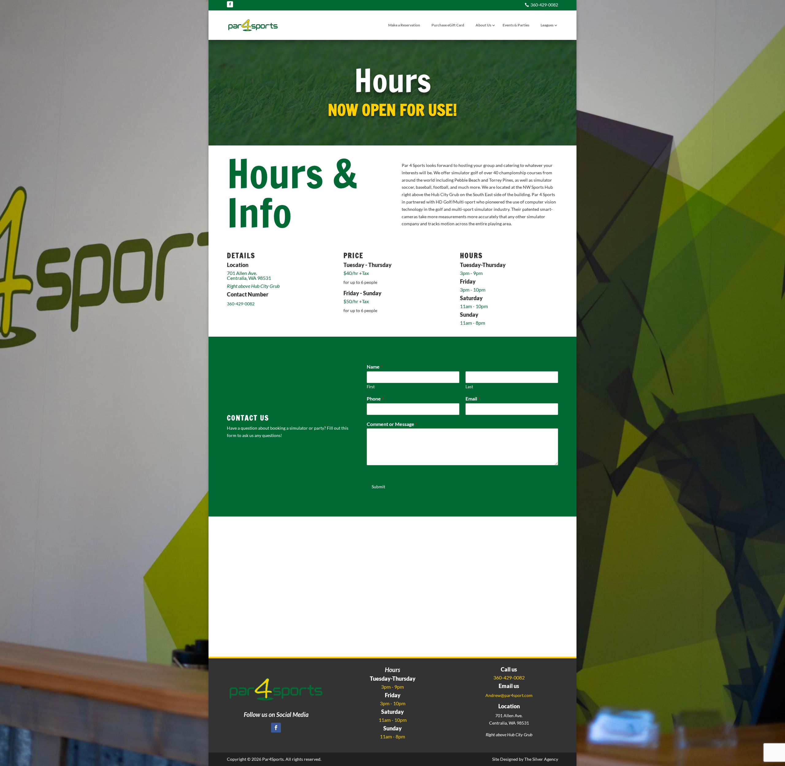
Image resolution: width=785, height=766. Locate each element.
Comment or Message (392, 424)
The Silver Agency (541, 759)
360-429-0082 (241, 303)
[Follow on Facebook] (230, 4)
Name (374, 366)
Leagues (547, 25)
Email (472, 398)
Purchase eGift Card (447, 25)
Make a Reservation (404, 25)
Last (469, 386)
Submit (378, 486)
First (371, 386)
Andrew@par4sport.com (509, 695)
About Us (483, 25)
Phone (375, 398)
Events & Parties (516, 25)
